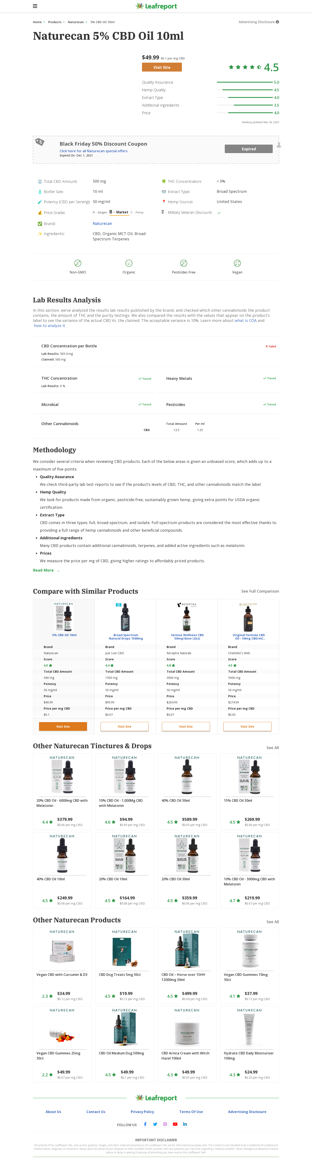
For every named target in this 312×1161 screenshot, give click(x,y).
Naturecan (76, 22)
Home (37, 22)
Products (54, 22)
